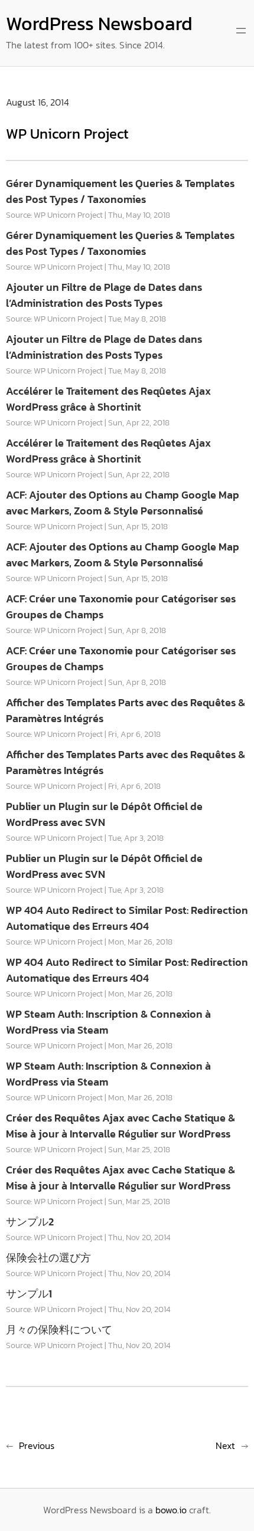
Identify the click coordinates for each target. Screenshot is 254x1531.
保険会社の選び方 (48, 1258)
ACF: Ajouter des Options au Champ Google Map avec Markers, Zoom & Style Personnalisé (122, 503)
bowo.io (171, 1510)
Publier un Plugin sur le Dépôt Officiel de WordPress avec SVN (104, 814)
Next (225, 1445)
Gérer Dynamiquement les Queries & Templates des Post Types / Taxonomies (120, 191)
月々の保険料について (59, 1329)
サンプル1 (29, 1293)
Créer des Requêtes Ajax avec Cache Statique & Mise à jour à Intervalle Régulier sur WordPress (120, 1126)
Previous (36, 1445)
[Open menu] (241, 31)
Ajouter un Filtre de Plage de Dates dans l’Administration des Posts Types (104, 295)
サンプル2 (30, 1222)
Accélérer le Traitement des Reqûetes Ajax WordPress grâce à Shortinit (108, 399)
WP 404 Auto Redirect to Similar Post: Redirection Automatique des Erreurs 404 (127, 918)
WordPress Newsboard (99, 23)
